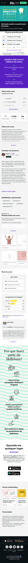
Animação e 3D (16, 200)
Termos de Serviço (20, 52)
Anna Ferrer (4, 245)
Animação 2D (20, 203)
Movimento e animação (8, 203)
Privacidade (20, 550)
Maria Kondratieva (22, 261)
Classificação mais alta (7, 315)
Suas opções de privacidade (13, 556)
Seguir (12, 153)
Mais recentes (6, 316)
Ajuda (15, 550)
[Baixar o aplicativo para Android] (19, 540)
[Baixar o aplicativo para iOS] (8, 540)
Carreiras (10, 550)
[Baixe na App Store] (14, 468)
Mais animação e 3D (7, 206)
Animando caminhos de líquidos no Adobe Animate (9, 502)
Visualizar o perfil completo (9, 191)
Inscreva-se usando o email (14, 50)
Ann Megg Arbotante (6, 262)
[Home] (12, 3)
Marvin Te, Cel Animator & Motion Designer (12, 28)
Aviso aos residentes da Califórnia (14, 557)
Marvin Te (10, 153)
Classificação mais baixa (18, 315)
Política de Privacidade (6, 53)
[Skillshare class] (9, 493)
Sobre (5, 550)
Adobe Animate (6, 200)
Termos (14, 551)
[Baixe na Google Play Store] (14, 473)
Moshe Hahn (10, 322)
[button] (2, 3)
